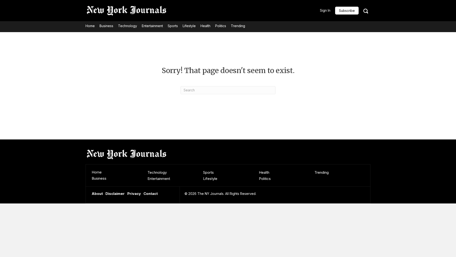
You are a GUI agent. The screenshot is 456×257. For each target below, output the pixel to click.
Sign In (325, 10)
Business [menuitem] (99, 178)
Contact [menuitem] (150, 193)
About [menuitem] (97, 193)
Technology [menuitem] (157, 172)
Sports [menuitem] (208, 172)
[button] (347, 11)
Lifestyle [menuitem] (210, 178)
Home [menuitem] (97, 172)
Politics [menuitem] (265, 178)
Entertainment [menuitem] (158, 178)
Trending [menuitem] (321, 172)
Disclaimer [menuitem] (115, 193)
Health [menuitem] (264, 172)
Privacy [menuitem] (134, 193)
